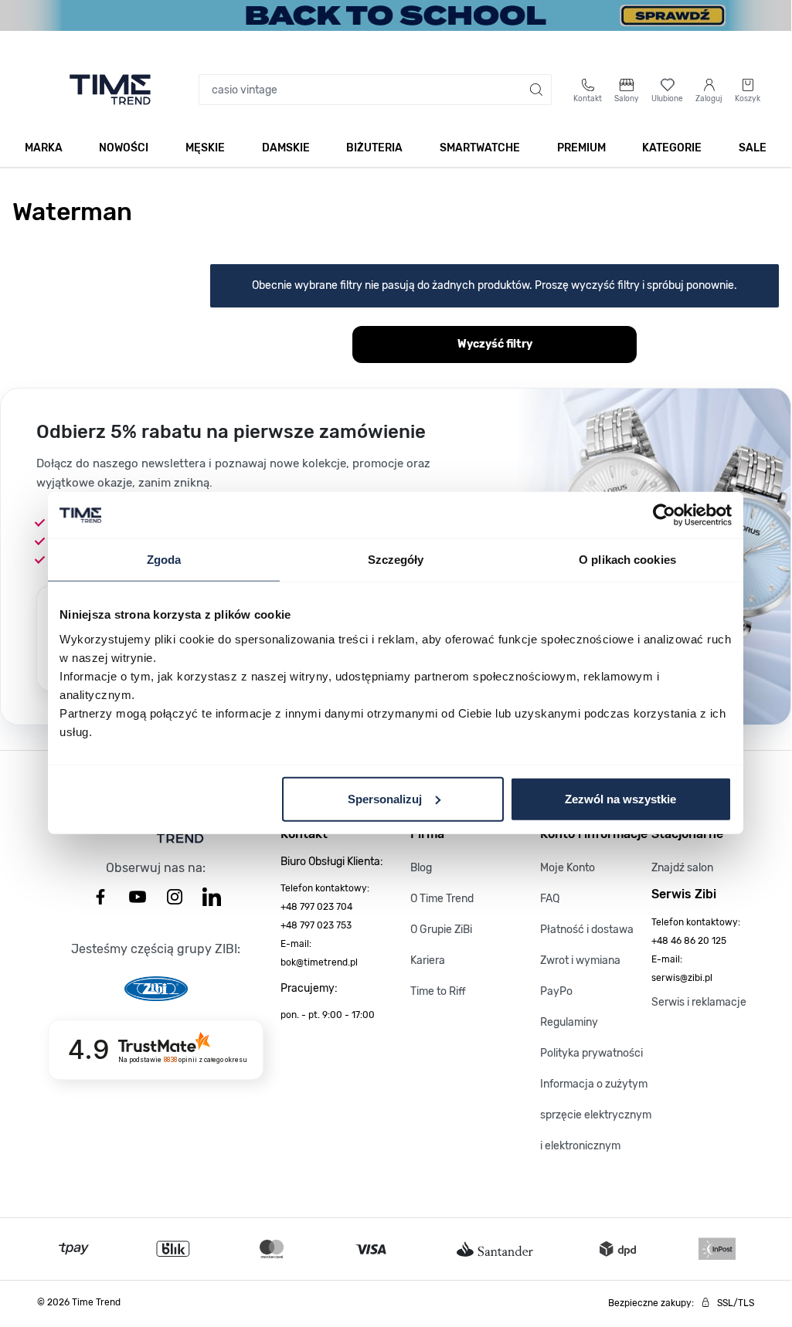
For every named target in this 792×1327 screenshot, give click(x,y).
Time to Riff (438, 991)
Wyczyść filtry (494, 344)
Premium (581, 147)
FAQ (549, 898)
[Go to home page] (110, 89)
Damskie (286, 147)
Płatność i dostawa (587, 929)
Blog (421, 867)
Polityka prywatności (591, 1053)
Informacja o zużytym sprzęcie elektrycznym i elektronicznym (595, 1115)
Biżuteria (374, 147)
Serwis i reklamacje (698, 1002)
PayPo (556, 991)
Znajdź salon (682, 867)
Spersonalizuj (385, 798)
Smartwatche (480, 147)
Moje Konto (567, 867)
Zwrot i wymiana (580, 960)
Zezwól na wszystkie (620, 798)
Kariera (427, 960)
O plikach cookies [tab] (627, 559)
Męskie (205, 147)
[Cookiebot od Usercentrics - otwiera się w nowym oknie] (664, 515)
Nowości (123, 147)
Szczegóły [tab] (396, 559)
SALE (753, 147)
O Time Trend (442, 898)
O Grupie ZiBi (441, 929)
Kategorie (672, 147)
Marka (44, 147)
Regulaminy (569, 1022)
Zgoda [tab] (164, 559)
